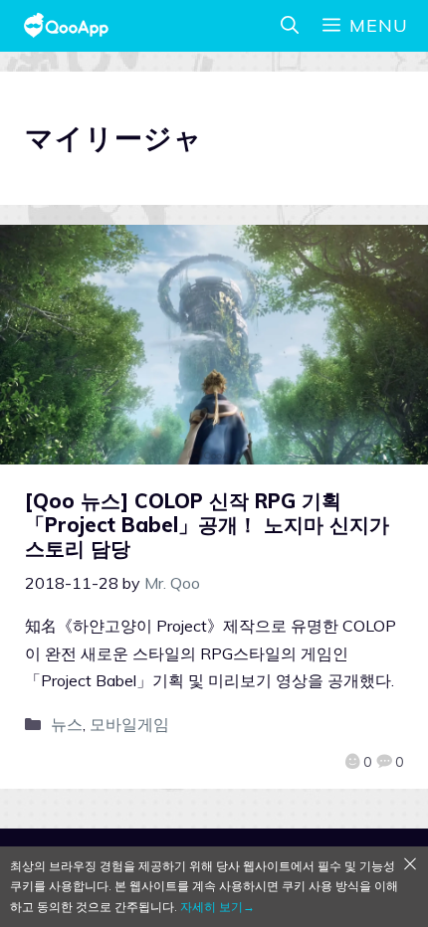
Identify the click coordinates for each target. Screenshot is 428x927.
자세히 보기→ (217, 906)
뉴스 (67, 724)
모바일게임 (129, 724)
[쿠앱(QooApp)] (66, 26)
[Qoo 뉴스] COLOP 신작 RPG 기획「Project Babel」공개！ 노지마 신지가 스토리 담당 (207, 524)
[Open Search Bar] (290, 26)
